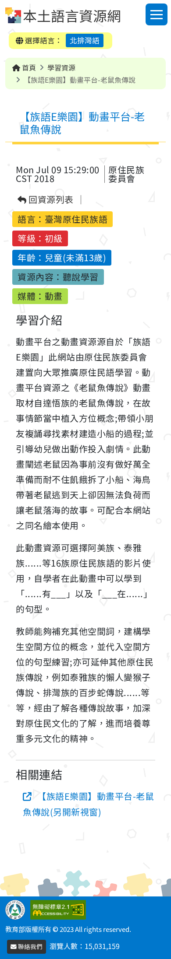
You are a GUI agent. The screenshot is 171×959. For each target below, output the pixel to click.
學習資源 (61, 67)
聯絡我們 (30, 946)
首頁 (28, 67)
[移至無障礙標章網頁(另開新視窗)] (59, 908)
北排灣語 (85, 40)
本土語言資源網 (72, 15)
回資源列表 (50, 199)
